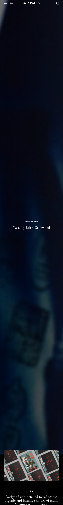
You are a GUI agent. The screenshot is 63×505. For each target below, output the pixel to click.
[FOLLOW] (56, 3)
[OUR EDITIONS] (13, 3)
